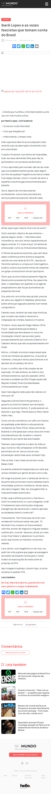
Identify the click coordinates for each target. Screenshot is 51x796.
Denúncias (6, 19)
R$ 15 (17, 218)
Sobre (5, 775)
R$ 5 (9, 218)
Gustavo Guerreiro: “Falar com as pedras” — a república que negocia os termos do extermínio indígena (33, 693)
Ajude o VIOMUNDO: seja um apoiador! (25, 755)
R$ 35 (26, 218)
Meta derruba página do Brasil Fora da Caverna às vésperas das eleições (34, 676)
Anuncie (14, 775)
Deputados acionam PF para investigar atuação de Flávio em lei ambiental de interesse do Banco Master (34, 726)
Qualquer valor (38, 218)
